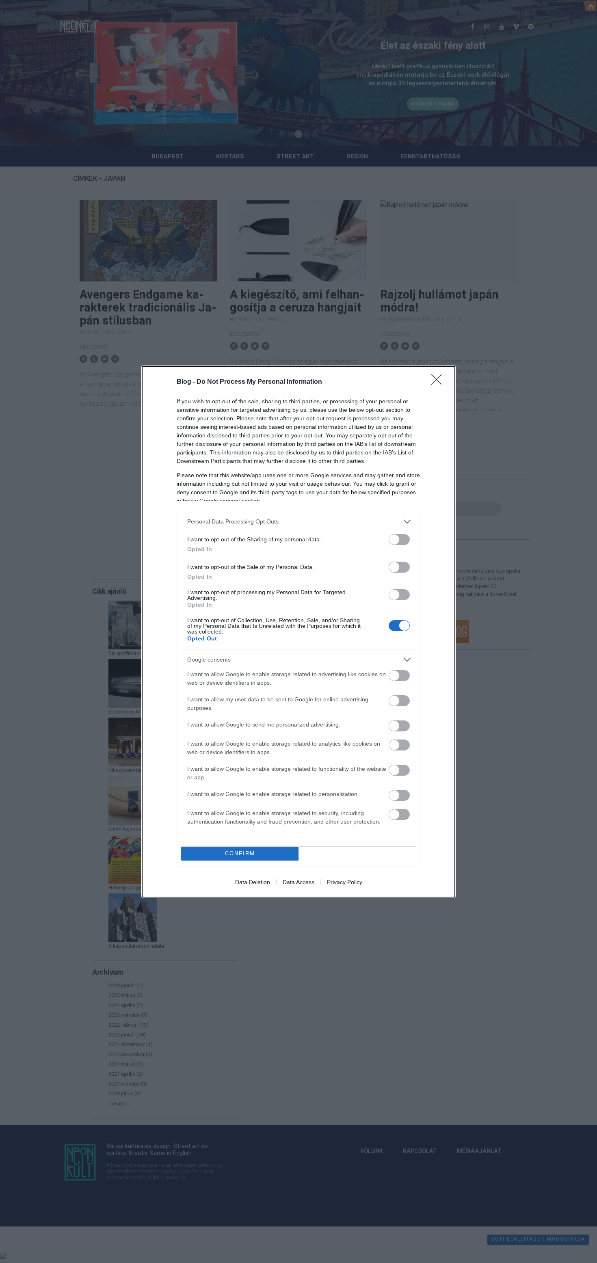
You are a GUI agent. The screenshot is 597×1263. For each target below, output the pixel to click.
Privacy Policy (344, 882)
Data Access (298, 882)
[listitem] (298, 521)
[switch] (399, 539)
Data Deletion (252, 882)
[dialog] (298, 631)
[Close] (439, 382)
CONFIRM (240, 853)
